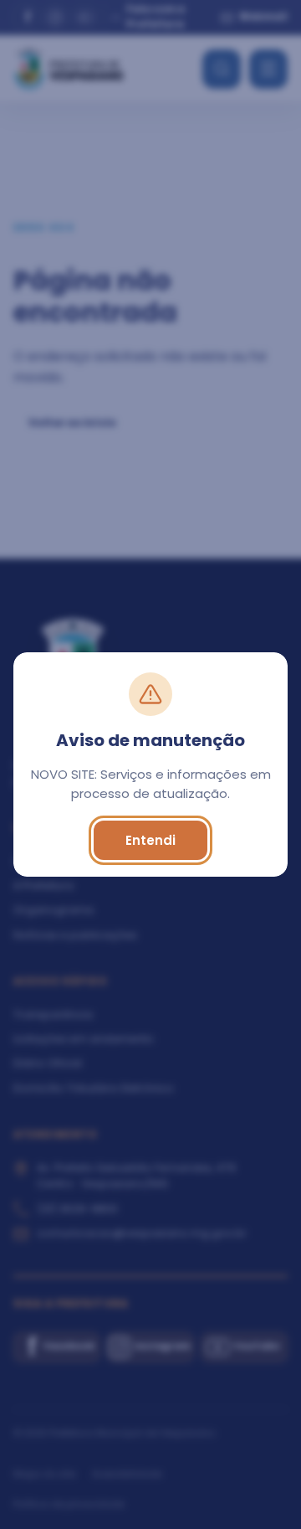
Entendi (150, 840)
